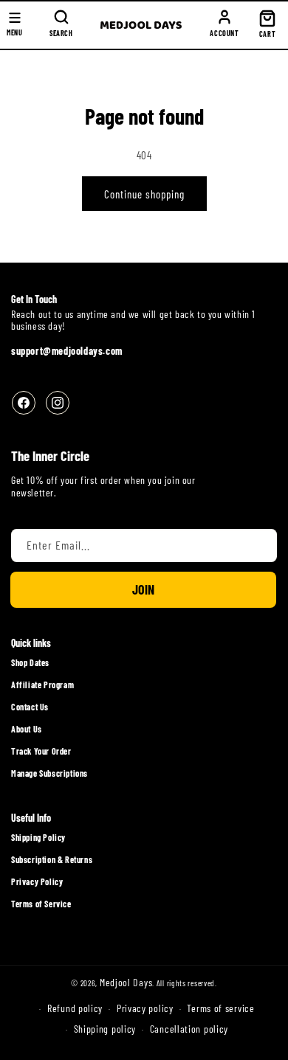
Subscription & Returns (51, 859)
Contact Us (30, 707)
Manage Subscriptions (49, 773)
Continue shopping (144, 194)
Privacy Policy (37, 881)
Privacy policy (145, 1008)
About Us (26, 729)
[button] (61, 25)
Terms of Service (41, 903)
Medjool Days (126, 982)
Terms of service (220, 1008)
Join (143, 589)
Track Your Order (41, 751)
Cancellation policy (189, 1028)
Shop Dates (30, 662)
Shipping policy (105, 1028)
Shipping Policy (38, 837)
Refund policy (75, 1008)
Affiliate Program (42, 684)
